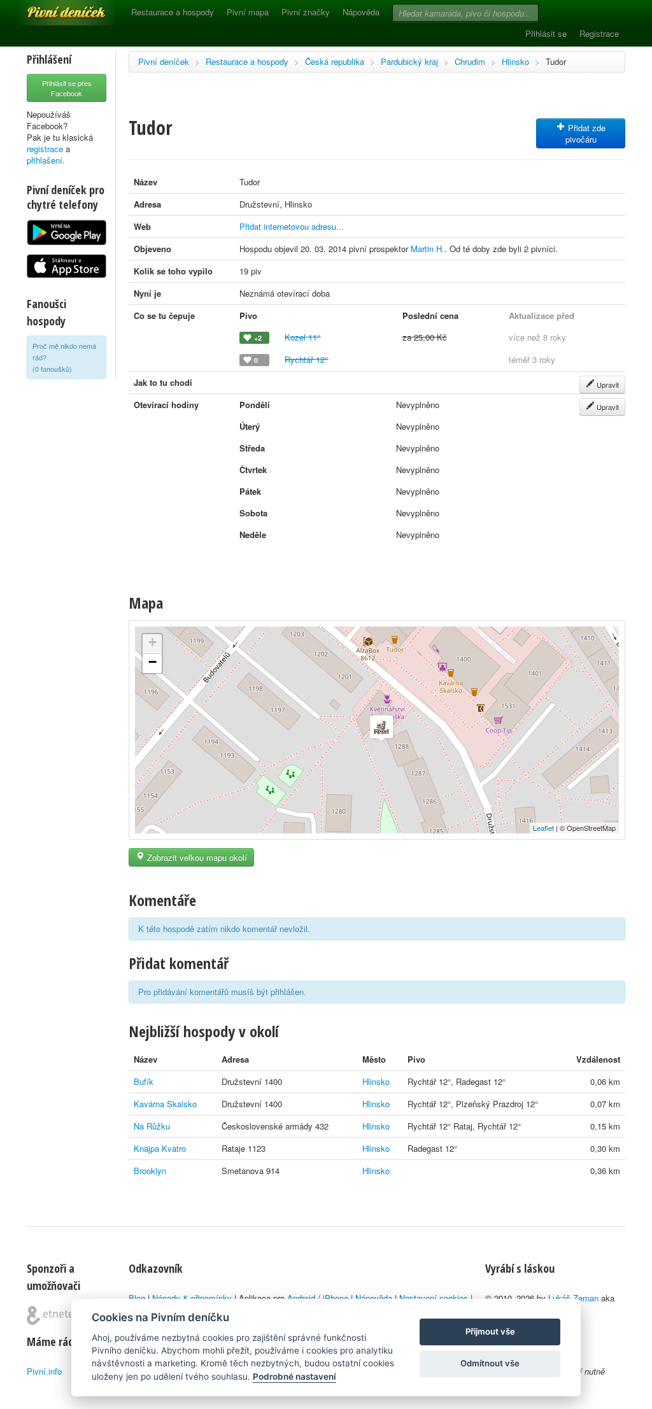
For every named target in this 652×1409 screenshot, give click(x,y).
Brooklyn (150, 1171)
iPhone (335, 1298)
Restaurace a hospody (172, 12)
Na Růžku (152, 1126)
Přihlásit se (546, 33)
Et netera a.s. (55, 1315)
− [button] (152, 662)
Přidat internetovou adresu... (291, 226)
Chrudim (470, 61)
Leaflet (543, 828)
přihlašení (44, 160)
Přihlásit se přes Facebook (67, 88)
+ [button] (152, 642)
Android (301, 1298)
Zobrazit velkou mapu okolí (196, 857)
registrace (45, 149)
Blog (137, 1298)
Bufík (143, 1081)
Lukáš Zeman (573, 1298)
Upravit (607, 384)
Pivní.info (44, 1371)
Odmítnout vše (490, 1363)
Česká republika (334, 61)
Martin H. (427, 249)
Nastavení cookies (433, 1298)
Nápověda (361, 12)
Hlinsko (515, 61)
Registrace (599, 33)
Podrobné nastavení (294, 1376)
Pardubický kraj (409, 61)
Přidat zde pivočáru (585, 133)
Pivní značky (305, 12)
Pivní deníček (52, 7)
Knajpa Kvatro (160, 1148)
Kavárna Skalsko (165, 1104)
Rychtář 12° (306, 359)
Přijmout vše (490, 1331)
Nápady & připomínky (192, 1298)
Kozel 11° (302, 337)
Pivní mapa (248, 12)
